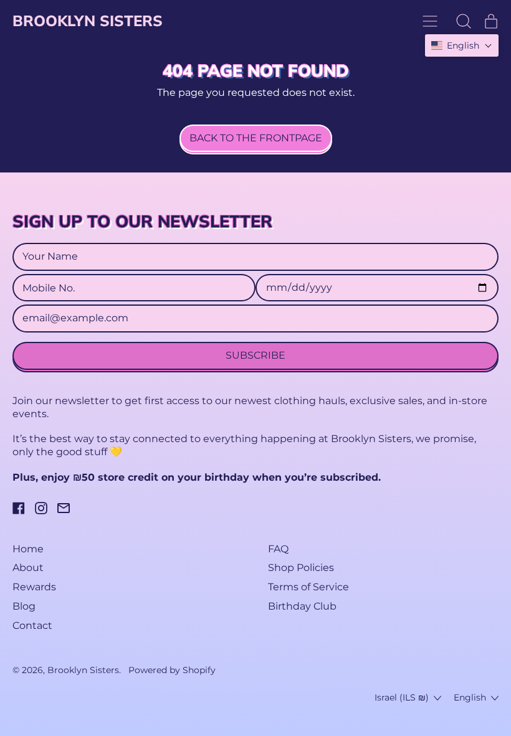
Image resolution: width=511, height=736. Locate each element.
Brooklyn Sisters (87, 20)
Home (28, 549)
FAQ (278, 549)
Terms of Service (308, 587)
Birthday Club (302, 606)
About (28, 567)
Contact (32, 625)
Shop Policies (301, 567)
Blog (24, 606)
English (470, 697)
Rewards (34, 587)
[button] (463, 21)
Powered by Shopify (172, 670)
